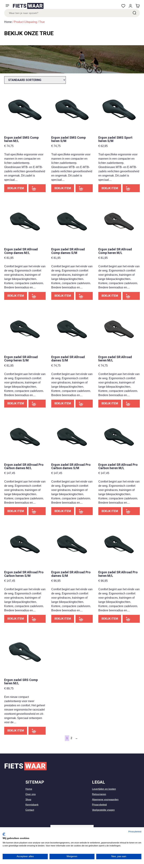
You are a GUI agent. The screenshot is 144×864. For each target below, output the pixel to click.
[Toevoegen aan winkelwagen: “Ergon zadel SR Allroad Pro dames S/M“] (84, 619)
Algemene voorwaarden (105, 799)
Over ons (30, 794)
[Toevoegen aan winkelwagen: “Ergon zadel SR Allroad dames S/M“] (84, 404)
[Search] (134, 13)
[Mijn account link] (130, 6)
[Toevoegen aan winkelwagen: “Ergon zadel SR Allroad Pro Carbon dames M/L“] (37, 511)
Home (8, 21)
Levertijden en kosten (104, 788)
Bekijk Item (15, 188)
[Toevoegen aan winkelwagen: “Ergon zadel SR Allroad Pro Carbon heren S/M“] (37, 619)
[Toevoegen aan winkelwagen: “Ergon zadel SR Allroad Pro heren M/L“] (131, 619)
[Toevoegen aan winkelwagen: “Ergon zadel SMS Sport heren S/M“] (131, 188)
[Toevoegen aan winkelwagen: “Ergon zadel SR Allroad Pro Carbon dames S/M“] (84, 511)
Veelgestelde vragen (103, 809)
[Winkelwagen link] (137, 6)
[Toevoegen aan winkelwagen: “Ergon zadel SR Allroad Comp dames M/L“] (37, 296)
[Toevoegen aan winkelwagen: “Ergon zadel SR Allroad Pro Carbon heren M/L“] (131, 511)
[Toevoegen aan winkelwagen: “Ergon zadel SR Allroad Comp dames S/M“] (84, 296)
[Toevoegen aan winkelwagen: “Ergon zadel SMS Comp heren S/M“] (84, 188)
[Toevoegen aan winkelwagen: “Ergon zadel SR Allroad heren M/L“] (131, 404)
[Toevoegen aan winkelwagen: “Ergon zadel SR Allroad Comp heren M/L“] (131, 296)
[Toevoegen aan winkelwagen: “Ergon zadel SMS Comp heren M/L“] (37, 188)
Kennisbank (31, 804)
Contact (29, 809)
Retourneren (99, 794)
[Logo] (28, 6)
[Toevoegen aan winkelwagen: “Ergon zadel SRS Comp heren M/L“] (37, 731)
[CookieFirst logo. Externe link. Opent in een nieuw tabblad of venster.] (4, 834)
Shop (28, 799)
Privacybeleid (99, 804)
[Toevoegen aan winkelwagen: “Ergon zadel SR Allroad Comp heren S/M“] (37, 404)
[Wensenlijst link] (123, 6)
